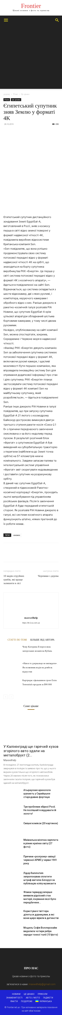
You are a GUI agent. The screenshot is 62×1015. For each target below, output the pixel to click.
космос (16, 535)
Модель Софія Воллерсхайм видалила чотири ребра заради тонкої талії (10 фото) (40, 931)
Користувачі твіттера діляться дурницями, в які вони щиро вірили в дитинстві (41, 914)
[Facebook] (6, 131)
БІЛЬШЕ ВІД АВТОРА (42, 640)
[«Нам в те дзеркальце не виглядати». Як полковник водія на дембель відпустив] (12, 667)
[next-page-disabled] (11, 697)
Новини (16, 994)
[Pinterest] (22, 131)
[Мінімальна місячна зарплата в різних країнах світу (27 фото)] (12, 844)
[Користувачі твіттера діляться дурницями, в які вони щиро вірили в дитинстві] (12, 915)
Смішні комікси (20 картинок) (40, 823)
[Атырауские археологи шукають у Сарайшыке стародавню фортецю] (12, 794)
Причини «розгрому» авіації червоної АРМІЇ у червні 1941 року (40, 860)
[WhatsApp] (30, 131)
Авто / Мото (33, 998)
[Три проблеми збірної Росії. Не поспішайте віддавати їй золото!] (12, 811)
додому (6, 94)
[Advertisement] (31, 58)
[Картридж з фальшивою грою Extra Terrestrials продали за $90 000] (12, 684)
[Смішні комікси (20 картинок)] (12, 828)
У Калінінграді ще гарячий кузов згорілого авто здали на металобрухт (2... (30, 750)
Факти (14, 1001)
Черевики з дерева (48, 576)
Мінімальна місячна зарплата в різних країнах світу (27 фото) (40, 843)
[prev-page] (5, 697)
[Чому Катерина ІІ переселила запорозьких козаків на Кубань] (12, 651)
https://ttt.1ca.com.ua (31, 623)
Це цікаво (25, 94)
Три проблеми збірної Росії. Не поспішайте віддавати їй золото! (39, 810)
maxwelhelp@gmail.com (42, 984)
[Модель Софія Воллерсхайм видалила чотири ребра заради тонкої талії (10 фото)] (12, 932)
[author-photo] (31, 612)
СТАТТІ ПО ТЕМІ (17, 640)
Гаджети (48, 998)
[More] (38, 131)
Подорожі (26, 1001)
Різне (15, 94)
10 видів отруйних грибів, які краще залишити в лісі (13, 580)
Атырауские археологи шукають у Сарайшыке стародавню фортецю (37, 793)
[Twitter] (14, 131)
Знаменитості (14, 998)
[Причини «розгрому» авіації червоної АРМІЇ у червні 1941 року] (12, 861)
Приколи (42, 994)
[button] (5, 20)
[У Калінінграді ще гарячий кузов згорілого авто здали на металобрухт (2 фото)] (31, 728)
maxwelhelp (31, 617)
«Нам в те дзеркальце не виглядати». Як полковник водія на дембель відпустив (39, 667)
